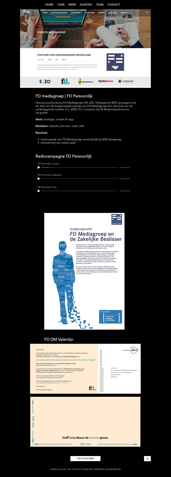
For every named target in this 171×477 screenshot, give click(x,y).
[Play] (39, 167)
